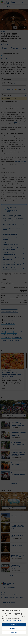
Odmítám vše (14, 628)
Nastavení (14, 632)
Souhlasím (14, 624)
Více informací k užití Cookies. (14, 620)
